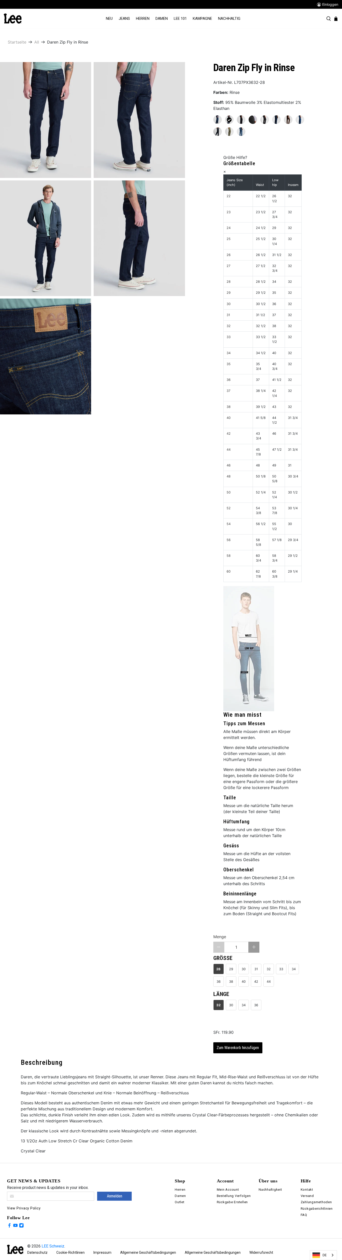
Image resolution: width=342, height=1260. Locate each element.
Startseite (17, 42)
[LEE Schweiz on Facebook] (9, 1226)
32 (269, 969)
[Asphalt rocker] (253, 119)
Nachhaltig (229, 18)
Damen (161, 18)
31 (256, 969)
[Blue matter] (217, 131)
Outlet (180, 1202)
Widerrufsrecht (261, 1252)
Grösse (222, 958)
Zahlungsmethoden (316, 1202)
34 (294, 969)
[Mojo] (300, 119)
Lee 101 (180, 18)
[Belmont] (241, 131)
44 (269, 981)
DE (324, 1255)
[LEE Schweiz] (13, 18)
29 (231, 969)
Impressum (102, 1252)
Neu (109, 18)
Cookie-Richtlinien (70, 1252)
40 (244, 981)
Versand (307, 1196)
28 (218, 969)
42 (256, 981)
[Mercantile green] (229, 131)
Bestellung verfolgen (234, 1196)
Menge (219, 936)
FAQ (304, 1215)
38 (231, 981)
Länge (221, 994)
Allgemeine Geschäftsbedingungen (148, 1252)
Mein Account (228, 1189)
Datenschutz (37, 1252)
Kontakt (307, 1189)
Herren (142, 18)
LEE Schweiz (53, 1246)
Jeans (124, 18)
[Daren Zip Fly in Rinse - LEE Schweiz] (45, 120)
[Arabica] (288, 119)
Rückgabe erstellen (232, 1202)
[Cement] (264, 119)
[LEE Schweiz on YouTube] (15, 1226)
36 (219, 981)
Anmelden (114, 1196)
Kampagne (202, 18)
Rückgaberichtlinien (317, 1208)
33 (281, 969)
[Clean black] (241, 119)
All (36, 42)
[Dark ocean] (276, 119)
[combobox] (323, 1255)
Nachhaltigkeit (270, 1189)
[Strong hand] (217, 119)
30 (244, 969)
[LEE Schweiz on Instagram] (21, 1226)
